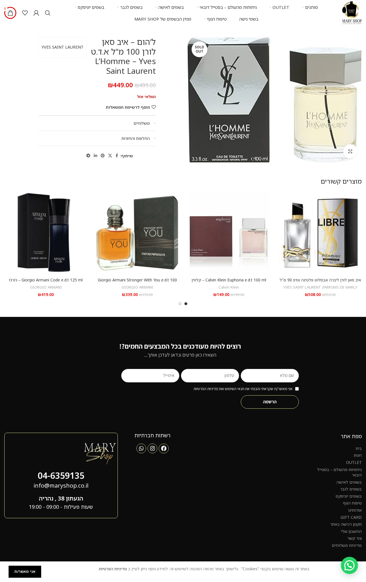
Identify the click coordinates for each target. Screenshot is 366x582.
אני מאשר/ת (24, 571)
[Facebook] (163, 448)
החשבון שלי (351, 531)
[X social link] (110, 156)
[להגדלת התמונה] (350, 151)
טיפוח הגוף (352, 503)
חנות (358, 455)
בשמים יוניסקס (349, 496)
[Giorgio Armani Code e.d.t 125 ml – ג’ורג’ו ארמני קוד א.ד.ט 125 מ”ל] (45, 233)
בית (359, 448)
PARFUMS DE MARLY (340, 287)
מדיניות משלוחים (347, 545)
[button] (349, 565)
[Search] (47, 13)
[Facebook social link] (117, 156)
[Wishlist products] (25, 13)
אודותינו (355, 510)
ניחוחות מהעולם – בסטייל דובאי (339, 472)
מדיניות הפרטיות (113, 568)
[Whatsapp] (141, 448)
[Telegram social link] (88, 156)
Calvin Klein (228, 287)
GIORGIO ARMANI (137, 287)
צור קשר (354, 538)
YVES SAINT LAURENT (62, 47)
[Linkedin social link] (95, 156)
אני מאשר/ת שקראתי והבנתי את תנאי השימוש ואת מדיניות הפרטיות (243, 388)
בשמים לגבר (351, 489)
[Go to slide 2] (180, 303)
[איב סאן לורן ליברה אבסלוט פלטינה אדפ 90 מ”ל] (320, 233)
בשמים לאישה (349, 482)
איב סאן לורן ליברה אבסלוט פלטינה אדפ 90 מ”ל (320, 280)
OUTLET (354, 462)
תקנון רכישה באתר (346, 524)
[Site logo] (352, 12)
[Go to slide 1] (185, 303)
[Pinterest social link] (102, 156)
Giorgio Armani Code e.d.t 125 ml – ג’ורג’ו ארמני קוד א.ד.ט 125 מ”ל (46, 282)
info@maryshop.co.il (60, 485)
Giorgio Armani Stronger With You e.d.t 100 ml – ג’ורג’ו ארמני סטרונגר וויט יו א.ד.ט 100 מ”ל (137, 282)
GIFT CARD (351, 517)
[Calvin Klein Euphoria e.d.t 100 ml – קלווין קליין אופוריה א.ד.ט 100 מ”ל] (228, 233)
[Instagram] (152, 448)
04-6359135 (61, 475)
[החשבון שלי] (36, 13)
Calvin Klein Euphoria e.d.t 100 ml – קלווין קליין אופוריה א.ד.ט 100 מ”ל (229, 282)
